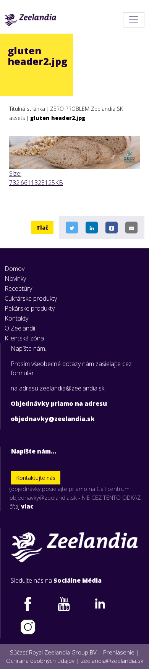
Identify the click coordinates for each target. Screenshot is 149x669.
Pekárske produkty (30, 308)
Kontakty (16, 318)
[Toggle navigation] (133, 20)
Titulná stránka (27, 108)
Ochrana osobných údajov (40, 660)
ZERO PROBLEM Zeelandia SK (86, 108)
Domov (14, 268)
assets (17, 117)
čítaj (22, 506)
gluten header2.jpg (57, 117)
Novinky (15, 278)
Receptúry (18, 288)
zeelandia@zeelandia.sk (112, 660)
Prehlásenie (118, 652)
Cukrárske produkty (31, 298)
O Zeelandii (20, 328)
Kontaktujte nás (35, 477)
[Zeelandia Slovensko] (30, 20)
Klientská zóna (24, 338)
